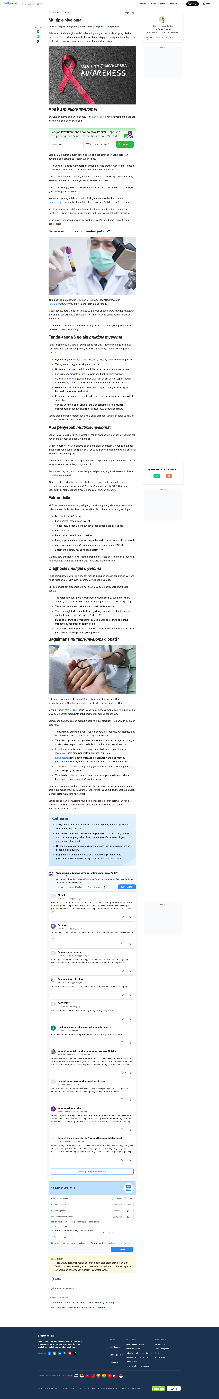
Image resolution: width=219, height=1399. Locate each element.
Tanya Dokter (127, 887)
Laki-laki (118, 1198)
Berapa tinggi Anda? (59, 1211)
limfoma (53, 304)
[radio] (113, 1198)
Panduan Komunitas (134, 1362)
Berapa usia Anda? (58, 1204)
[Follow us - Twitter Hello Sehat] (64, 1353)
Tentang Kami (160, 1344)
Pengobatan (113, 26)
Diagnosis (100, 26)
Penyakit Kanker (55, 12)
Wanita (131, 1198)
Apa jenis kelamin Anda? (60, 1198)
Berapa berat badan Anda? (62, 1217)
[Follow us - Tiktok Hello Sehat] (74, 1353)
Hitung (122, 1249)
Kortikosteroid (62, 757)
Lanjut (53, 911)
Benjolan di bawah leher (70, 1108)
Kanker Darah (70, 12)
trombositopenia (57, 202)
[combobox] (129, 1210)
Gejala (62, 26)
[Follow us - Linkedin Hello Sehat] (59, 1353)
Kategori (113, 1339)
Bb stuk (61, 895)
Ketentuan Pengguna (135, 1344)
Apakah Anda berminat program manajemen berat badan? (76, 1222)
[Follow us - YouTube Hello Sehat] (69, 1353)
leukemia (53, 37)
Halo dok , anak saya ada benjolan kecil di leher (81, 1081)
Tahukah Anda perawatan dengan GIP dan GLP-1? (72, 1230)
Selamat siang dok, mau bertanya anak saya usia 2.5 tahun (87, 1051)
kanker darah (99, 116)
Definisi (52, 26)
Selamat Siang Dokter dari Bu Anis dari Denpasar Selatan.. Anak (90, 1138)
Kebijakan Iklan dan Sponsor (138, 1357)
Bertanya (62, 925)
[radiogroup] (123, 1198)
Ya (55, 1226)
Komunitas (114, 1362)
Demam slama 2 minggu (69, 952)
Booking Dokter (116, 1355)
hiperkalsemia (69, 378)
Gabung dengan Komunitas (92, 1171)
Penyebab (72, 26)
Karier (157, 1353)
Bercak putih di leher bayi (70, 979)
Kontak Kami (160, 1357)
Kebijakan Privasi (133, 1349)
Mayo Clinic (71, 710)
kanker (63, 176)
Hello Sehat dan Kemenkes (137, 1366)
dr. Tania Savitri (163, 29)
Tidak (64, 1226)
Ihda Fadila (156, 37)
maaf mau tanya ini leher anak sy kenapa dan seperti (84, 1027)
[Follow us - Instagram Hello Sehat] (54, 1353)
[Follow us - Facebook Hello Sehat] (49, 1353)
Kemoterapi (61, 749)
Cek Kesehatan (116, 1347)
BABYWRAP (64, 1003)
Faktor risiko (86, 26)
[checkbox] (52, 1243)
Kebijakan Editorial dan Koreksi (139, 1353)
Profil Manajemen (162, 1349)
